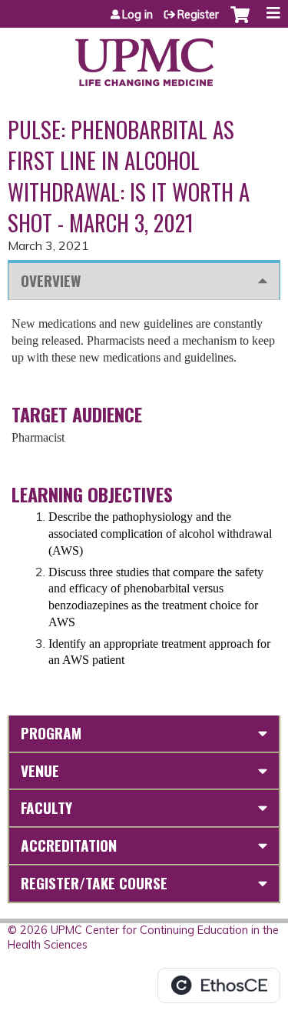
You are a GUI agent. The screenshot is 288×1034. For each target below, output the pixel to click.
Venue (40, 770)
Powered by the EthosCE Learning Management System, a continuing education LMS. (218, 985)
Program (51, 733)
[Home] (144, 57)
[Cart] (240, 22)
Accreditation (69, 845)
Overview (51, 280)
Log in (137, 14)
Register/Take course (94, 883)
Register (198, 14)
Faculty (46, 807)
